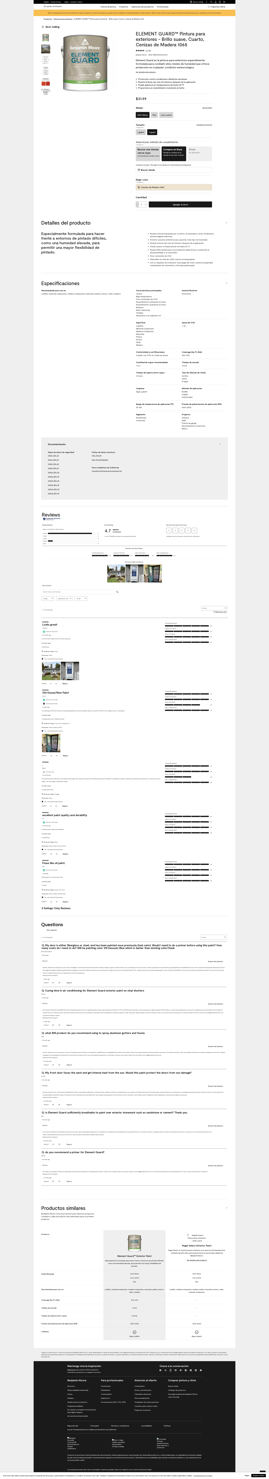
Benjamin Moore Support (50, 975)
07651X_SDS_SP (53, 468)
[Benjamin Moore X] (186, 1370)
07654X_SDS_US (53, 489)
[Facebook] (160, 1370)
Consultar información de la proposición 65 (107, 471)
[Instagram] (165, 1370)
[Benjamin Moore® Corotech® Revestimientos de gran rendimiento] (77, 1443)
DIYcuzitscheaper (46, 951)
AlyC (42, 1116)
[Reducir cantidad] (137, 204)
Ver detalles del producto (146, 72)
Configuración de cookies (202, 1476)
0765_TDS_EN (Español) (100, 460)
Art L (43, 866)
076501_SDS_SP (53, 460)
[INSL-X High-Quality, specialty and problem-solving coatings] (122, 1443)
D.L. (43, 818)
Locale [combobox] (78, 598)
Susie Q (43, 994)
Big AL (44, 768)
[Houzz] (191, 1370)
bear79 (43, 1076)
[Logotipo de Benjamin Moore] (53, 6)
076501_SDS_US (53, 456)
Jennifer (44, 628)
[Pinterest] (180, 1370)
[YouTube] (175, 1370)
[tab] (45, 38)
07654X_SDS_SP (53, 493)
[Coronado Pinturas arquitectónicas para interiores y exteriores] (167, 1443)
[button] (73, 2)
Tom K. (44, 696)
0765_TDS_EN (96, 456)
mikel (42, 1036)
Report (65, 683)
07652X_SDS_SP (53, 477)
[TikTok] (201, 1370)
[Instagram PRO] (170, 1370)
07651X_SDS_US (53, 464)
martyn (43, 1155)
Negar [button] (247, 1475)
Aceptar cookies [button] (258, 1475)
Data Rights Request (75, 1412)
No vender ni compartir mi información (81, 1410)
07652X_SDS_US (53, 472)
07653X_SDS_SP (53, 485)
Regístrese (71, 1370)
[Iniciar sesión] (215, 2)
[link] (220, 2)
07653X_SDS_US (53, 481)
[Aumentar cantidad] (145, 204)
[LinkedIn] (196, 1370)
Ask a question (52, 930)
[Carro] (224, 2)
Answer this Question (215, 961)
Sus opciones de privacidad (77, 1416)
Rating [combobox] (45, 598)
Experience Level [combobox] (63, 598)
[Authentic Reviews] (52, 519)
